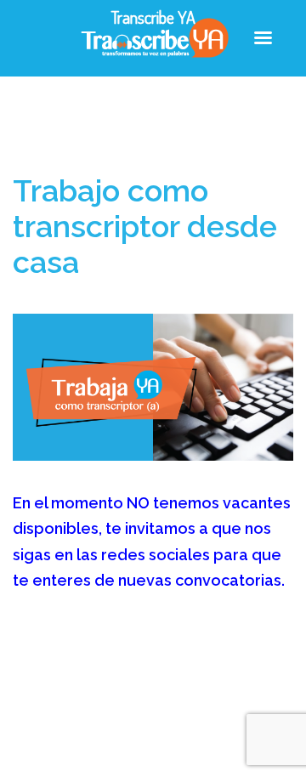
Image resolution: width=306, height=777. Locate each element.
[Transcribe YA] (153, 37)
